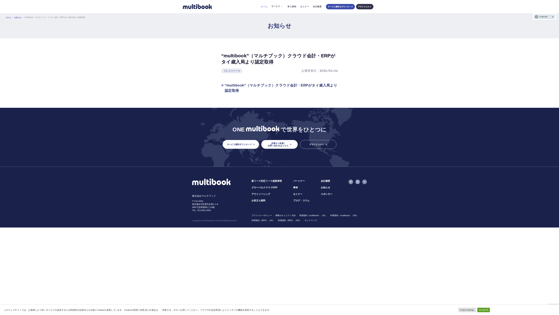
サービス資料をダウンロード (340, 7)
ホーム (264, 6)
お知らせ (17, 17)
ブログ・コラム (301, 200)
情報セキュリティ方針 (285, 215)
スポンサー (326, 194)
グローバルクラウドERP (264, 187)
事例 (295, 187)
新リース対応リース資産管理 (267, 181)
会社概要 (317, 6)
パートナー (299, 181)
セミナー (304, 6)
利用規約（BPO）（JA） (263, 220)
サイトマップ (311, 220)
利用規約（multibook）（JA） (313, 215)
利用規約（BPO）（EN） (289, 220)
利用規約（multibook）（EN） (344, 215)
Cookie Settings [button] (467, 310)
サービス (275, 6)
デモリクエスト (365, 7)
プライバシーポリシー (262, 215)
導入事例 (291, 6)
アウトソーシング (261, 194)
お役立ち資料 (259, 200)
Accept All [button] (483, 310)
